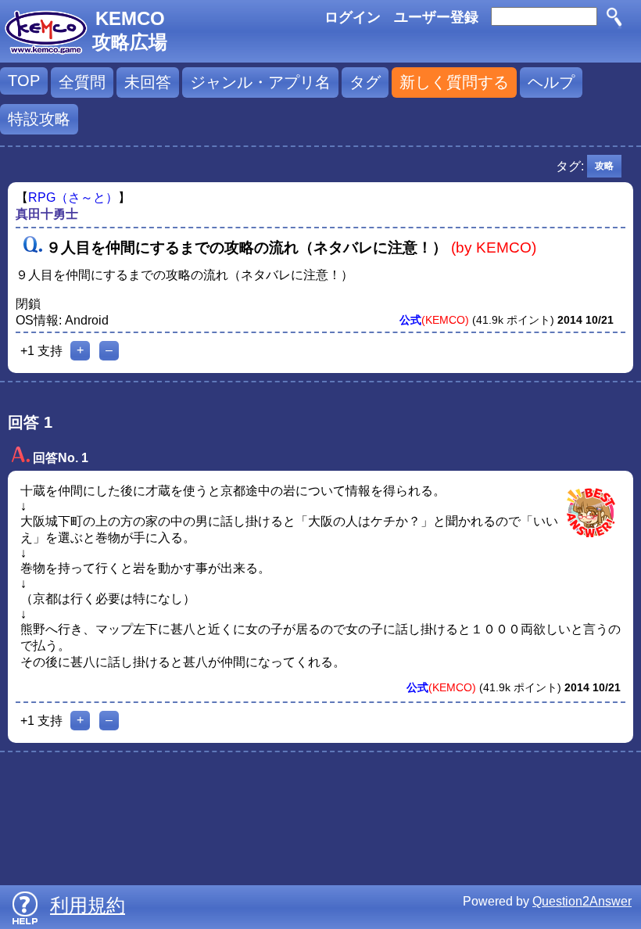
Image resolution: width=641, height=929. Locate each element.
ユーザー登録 (436, 17)
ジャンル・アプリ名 (260, 82)
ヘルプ (551, 82)
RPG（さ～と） (73, 197)
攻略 (604, 165)
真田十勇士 (47, 214)
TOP (24, 80)
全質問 (82, 82)
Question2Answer (582, 901)
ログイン (352, 17)
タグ (365, 82)
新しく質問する (454, 82)
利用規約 (87, 905)
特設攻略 (39, 118)
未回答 (147, 82)
